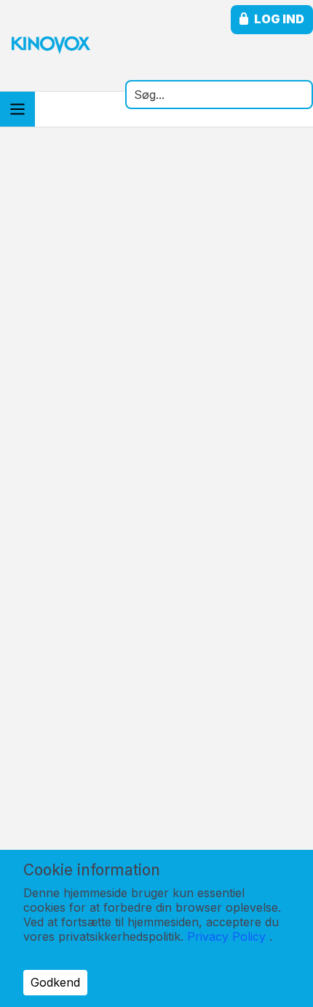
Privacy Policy (226, 936)
